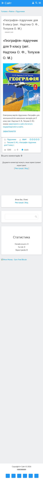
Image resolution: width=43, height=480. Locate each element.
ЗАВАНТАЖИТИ (9, 131)
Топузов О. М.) (12, 142)
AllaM (24, 140)
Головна (4, 11)
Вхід (26, 168)
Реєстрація (19, 168)
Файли (11, 11)
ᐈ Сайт (6, 3)
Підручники (20, 11)
